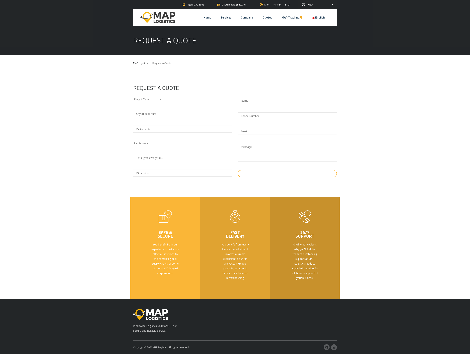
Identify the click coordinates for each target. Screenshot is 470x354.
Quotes (267, 17)
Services (226, 17)
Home (207, 17)
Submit (285, 173)
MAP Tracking (291, 17)
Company (247, 17)
